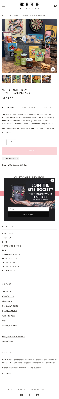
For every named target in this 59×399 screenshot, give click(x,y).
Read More (6, 374)
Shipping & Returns (11, 254)
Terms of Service (10, 267)
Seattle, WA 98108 (10, 306)
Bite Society (16, 389)
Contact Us (8, 234)
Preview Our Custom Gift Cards (15, 165)
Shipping (48, 108)
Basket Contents (29, 108)
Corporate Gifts (11, 158)
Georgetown (7, 301)
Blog (4, 242)
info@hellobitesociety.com (13, 336)
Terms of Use (8, 263)
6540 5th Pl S (8, 296)
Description (8, 108)
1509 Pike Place (8, 316)
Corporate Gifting (11, 246)
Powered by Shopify (39, 389)
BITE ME (28, 214)
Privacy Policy (9, 258)
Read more (6, 133)
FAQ (4, 250)
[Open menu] (6, 6)
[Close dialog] (52, 180)
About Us (6, 238)
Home (5, 15)
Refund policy (9, 271)
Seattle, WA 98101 (9, 325)
